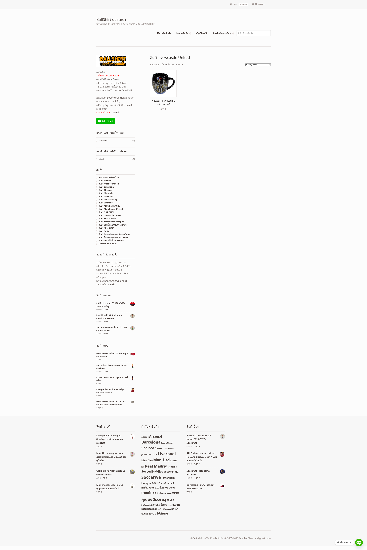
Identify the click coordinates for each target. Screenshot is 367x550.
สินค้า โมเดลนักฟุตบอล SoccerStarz (114, 234)
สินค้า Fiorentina (106, 193)
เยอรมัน (168, 509)
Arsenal (155, 436)
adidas (145, 437)
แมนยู (152, 514)
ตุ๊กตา (157, 488)
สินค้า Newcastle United (110, 215)
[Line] (359, 542)
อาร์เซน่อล (146, 509)
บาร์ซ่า (172, 488)
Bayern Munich (167, 443)
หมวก (176, 505)
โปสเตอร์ (162, 513)
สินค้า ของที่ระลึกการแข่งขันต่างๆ (113, 225)
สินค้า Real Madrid (107, 218)
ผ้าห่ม (169, 493)
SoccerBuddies (152, 472)
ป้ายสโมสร (148, 493)
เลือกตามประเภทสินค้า (108, 243)
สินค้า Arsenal (105, 180)
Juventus (146, 454)
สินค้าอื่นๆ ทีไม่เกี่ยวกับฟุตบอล (111, 240)
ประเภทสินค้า (182, 33)
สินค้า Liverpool (106, 202)
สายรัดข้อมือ (159, 505)
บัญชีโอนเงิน (202, 33)
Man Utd (161, 460)
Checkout (259, 4)
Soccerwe (151, 477)
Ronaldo (172, 467)
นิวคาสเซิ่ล (103, 140)
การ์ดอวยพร (148, 488)
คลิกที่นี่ (115, 112)
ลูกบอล (170, 500)
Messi (173, 460)
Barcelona (151, 442)
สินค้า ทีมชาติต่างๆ (106, 228)
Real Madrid (156, 466)
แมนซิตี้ (144, 514)
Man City (147, 461)
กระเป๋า (156, 483)
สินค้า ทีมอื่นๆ (104, 231)
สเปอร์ (170, 505)
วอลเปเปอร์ (146, 505)
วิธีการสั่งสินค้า (164, 33)
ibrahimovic (169, 449)
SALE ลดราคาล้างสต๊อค (109, 177)
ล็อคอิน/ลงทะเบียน (222, 33)
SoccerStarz (171, 472)
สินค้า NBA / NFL (106, 212)
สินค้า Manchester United (111, 209)
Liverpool (167, 454)
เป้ (164, 509)
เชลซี (154, 509)
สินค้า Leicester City (108, 199)
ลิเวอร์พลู (159, 499)
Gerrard (159, 448)
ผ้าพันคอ (161, 493)
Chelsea (147, 448)
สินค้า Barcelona (106, 187)
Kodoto (154, 455)
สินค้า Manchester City (109, 206)
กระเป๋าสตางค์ (167, 483)
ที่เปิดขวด (163, 488)
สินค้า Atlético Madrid (109, 183)
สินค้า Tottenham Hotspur (111, 221)
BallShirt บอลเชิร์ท (111, 20)
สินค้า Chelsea (105, 190)
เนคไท (160, 509)
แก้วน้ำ (102, 159)
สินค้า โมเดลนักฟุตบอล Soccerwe (113, 237)
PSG (142, 467)
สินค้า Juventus (106, 196)
